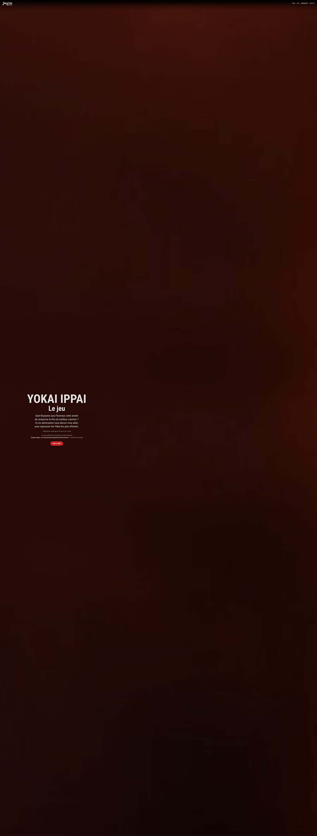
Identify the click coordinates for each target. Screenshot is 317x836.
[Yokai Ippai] (7, 3)
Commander (304, 3)
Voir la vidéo (57, 443)
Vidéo (293, 3)
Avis (298, 3)
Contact (312, 3)
